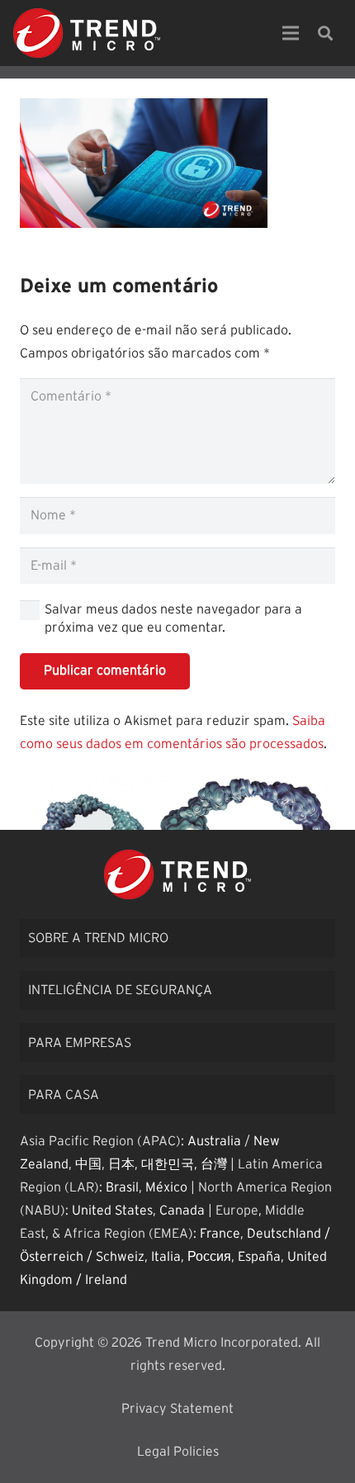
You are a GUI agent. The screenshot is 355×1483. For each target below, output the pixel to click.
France (220, 1233)
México (166, 1187)
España (259, 1256)
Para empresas (79, 1042)
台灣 (214, 1164)
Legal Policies (178, 1451)
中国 (88, 1164)
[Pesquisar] (325, 33)
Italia (166, 1256)
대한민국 (167, 1164)
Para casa (63, 1095)
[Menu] (291, 33)
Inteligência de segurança (120, 990)
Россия (209, 1256)
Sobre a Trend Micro (98, 938)
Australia (214, 1141)
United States (112, 1210)
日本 (121, 1164)
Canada (182, 1210)
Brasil (122, 1187)
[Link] (86, 33)
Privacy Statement (177, 1408)
